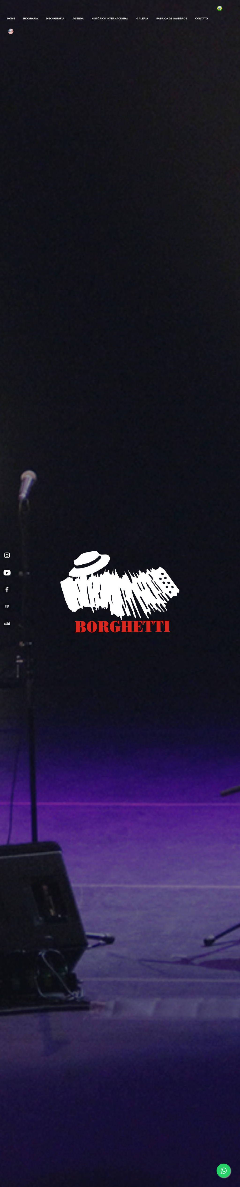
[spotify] (7, 606)
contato (201, 18)
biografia (30, 18)
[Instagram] (7, 555)
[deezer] (7, 623)
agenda (78, 18)
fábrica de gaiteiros (171, 18)
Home (11, 18)
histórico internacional (110, 18)
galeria (142, 18)
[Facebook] (7, 589)
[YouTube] (7, 572)
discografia (55, 18)
